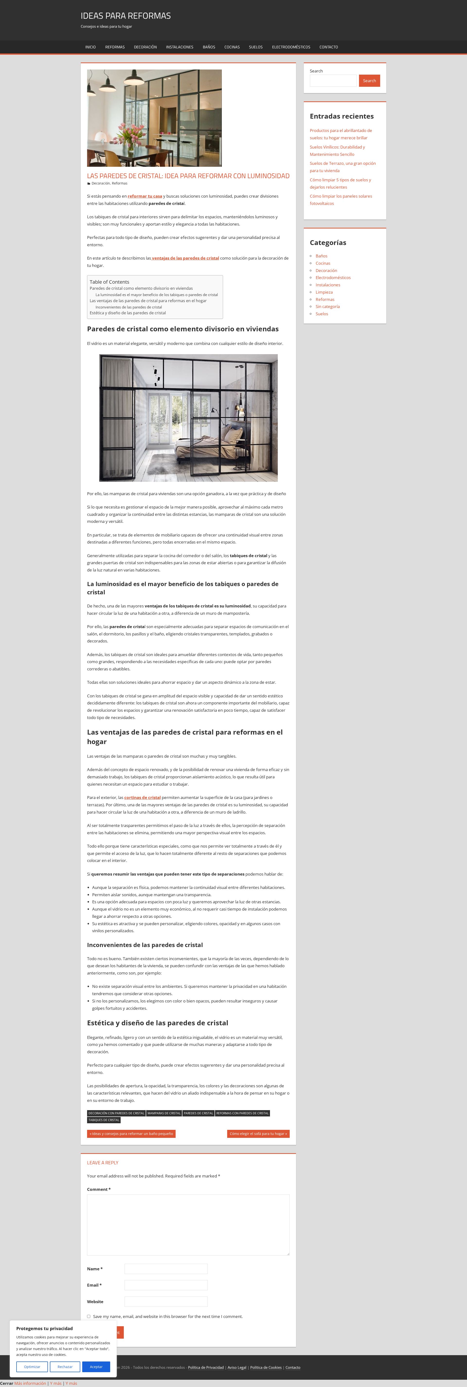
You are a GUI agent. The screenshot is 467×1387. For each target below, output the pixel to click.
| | (38, 1383)
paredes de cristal (198, 1113)
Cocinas (232, 47)
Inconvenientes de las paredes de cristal (129, 307)
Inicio (90, 47)
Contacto (329, 47)
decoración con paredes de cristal (116, 1113)
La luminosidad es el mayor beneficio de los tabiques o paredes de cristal (157, 294)
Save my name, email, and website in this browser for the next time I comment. (168, 1316)
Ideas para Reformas (126, 15)
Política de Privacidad (206, 1367)
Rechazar (65, 1366)
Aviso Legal (237, 1367)
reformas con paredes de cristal (242, 1113)
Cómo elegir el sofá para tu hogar (257, 1134)
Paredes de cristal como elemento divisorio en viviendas (141, 288)
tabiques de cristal (104, 1120)
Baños (209, 47)
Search (316, 71)
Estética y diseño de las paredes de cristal (128, 313)
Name (95, 1269)
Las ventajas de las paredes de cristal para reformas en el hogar (148, 300)
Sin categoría (328, 306)
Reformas (115, 47)
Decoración (145, 47)
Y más (56, 1383)
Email (94, 1285)
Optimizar (32, 1366)
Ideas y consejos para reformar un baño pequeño (132, 1134)
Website (95, 1301)
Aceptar (96, 1366)
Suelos (256, 47)
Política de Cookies (266, 1367)
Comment (99, 1189)
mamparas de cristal (164, 1113)
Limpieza (324, 292)
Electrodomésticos (291, 47)
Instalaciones (179, 47)
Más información (30, 1383)
